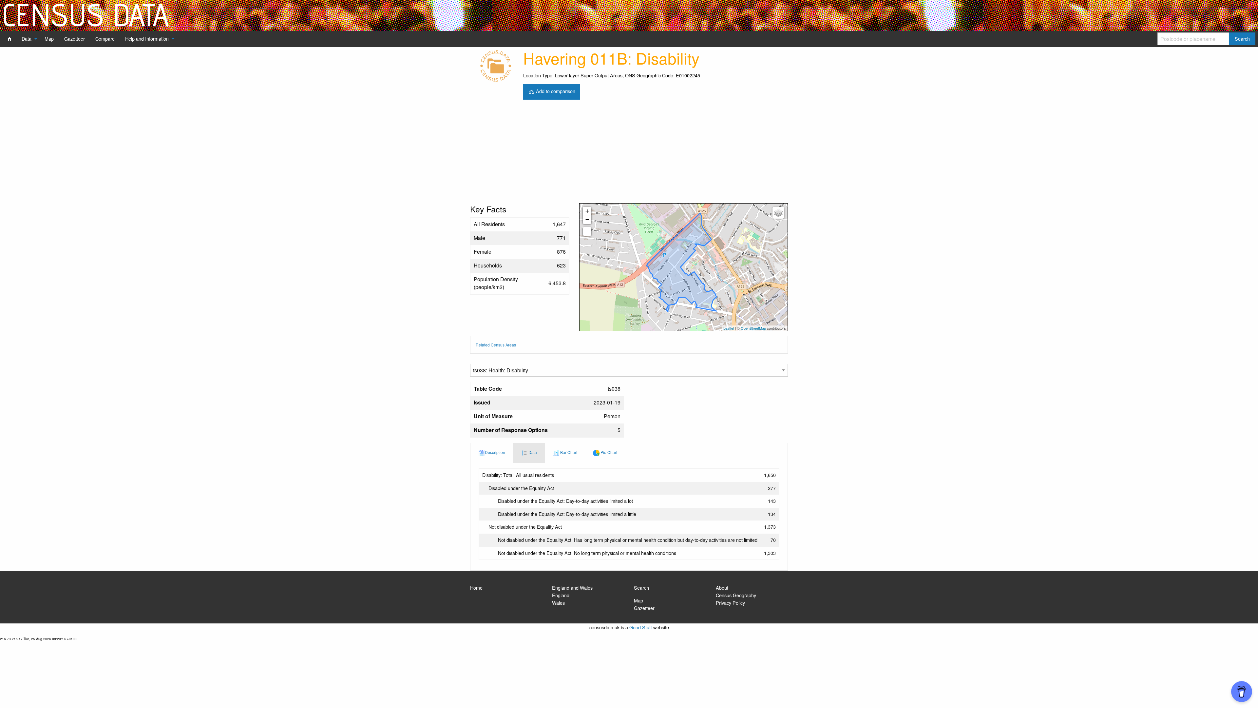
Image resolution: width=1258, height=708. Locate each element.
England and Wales (572, 587)
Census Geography (736, 595)
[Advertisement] (629, 154)
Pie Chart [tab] (608, 452)
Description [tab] (495, 452)
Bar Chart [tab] (568, 452)
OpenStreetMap (753, 328)
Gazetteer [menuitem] (74, 38)
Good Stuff (640, 627)
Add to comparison (555, 91)
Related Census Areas (496, 344)
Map (638, 600)
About (722, 587)
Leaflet (728, 328)
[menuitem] (9, 38)
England (560, 595)
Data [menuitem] (26, 38)
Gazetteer (644, 607)
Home (476, 587)
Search (641, 587)
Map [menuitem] (49, 38)
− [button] (587, 219)
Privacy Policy (730, 602)
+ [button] (587, 210)
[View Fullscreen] (587, 231)
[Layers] (778, 213)
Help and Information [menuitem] (147, 38)
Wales (558, 602)
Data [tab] (532, 452)
